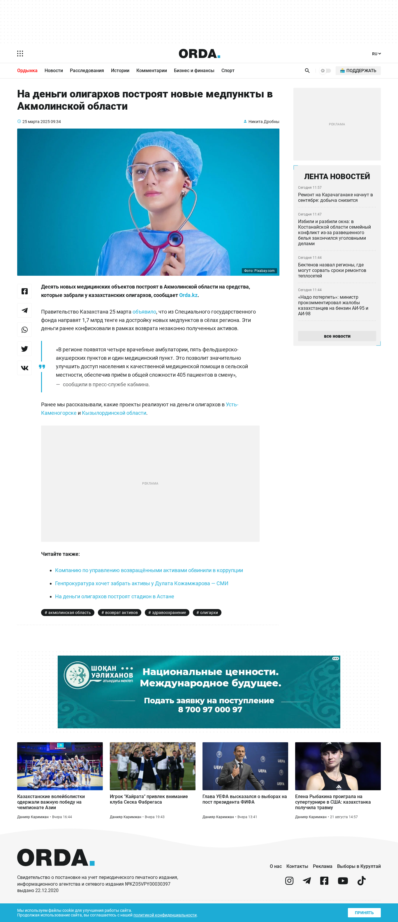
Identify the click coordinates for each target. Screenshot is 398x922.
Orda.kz (188, 295)
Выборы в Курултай (359, 866)
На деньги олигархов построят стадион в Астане (114, 596)
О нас (276, 866)
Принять (364, 912)
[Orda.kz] (56, 871)
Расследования (87, 70)
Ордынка (27, 70)
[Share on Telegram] (24, 310)
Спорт (228, 70)
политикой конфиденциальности (165, 915)
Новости (54, 70)
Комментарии (151, 70)
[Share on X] (24, 348)
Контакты (297, 866)
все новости (337, 336)
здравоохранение (169, 612)
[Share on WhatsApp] (24, 329)
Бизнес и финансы (194, 70)
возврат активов (121, 612)
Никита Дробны (264, 121)
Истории (120, 70)
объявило (144, 312)
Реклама (322, 866)
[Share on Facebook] (24, 291)
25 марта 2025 (36, 121)
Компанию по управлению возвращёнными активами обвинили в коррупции (149, 570)
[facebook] (324, 883)
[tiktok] (361, 883)
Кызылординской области (114, 413)
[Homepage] (199, 53)
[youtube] (343, 883)
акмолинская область (69, 612)
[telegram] (306, 883)
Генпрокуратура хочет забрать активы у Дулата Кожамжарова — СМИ (141, 583)
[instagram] (289, 883)
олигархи (209, 612)
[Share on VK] (24, 368)
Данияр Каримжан (33, 817)
